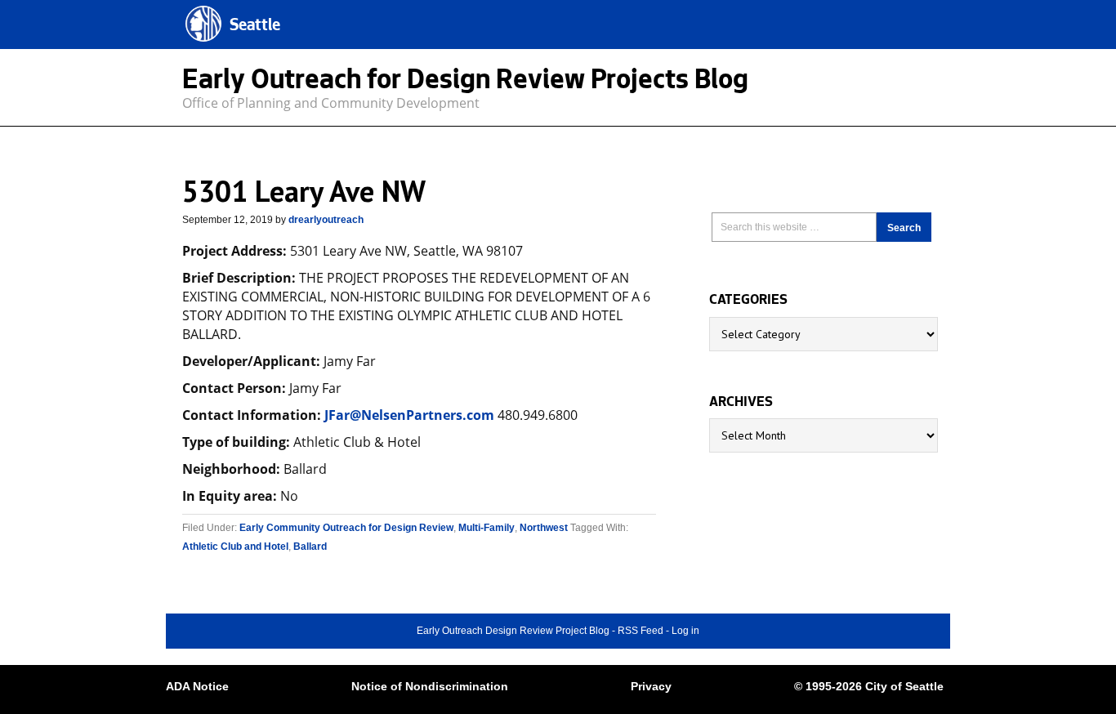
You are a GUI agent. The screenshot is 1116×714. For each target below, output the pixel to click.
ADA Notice (197, 686)
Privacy (651, 686)
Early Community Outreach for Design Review (346, 527)
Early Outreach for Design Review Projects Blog (465, 83)
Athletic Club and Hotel (235, 546)
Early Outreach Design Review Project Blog (513, 630)
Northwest (544, 527)
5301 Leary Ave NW (304, 191)
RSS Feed (640, 630)
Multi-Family (486, 527)
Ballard (310, 546)
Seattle (255, 26)
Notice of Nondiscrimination (429, 686)
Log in (685, 630)
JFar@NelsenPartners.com (409, 415)
